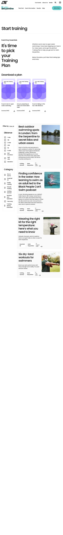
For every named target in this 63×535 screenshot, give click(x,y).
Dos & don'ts (9, 175)
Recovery (10, 201)
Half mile (8, 158)
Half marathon (10, 154)
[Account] (60, 2)
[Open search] (55, 2)
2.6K (8, 145)
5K (8, 148)
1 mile (8, 137)
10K (8, 140)
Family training (9, 183)
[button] (8, 132)
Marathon (10, 162)
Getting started (9, 192)
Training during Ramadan (10, 205)
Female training (9, 187)
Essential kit (9, 179)
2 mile (9, 142)
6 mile (9, 150)
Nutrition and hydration (9, 197)
